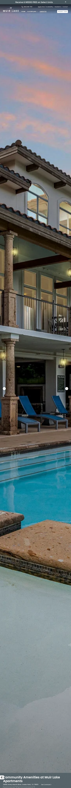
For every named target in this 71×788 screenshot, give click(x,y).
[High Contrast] (2, 777)
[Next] (66, 388)
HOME (23, 11)
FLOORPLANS (31, 11)
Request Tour (62, 11)
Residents (58, 7)
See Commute (45, 784)
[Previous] (4, 388)
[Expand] (67, 770)
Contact (65, 7)
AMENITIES (43, 11)
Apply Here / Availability (45, 7)
